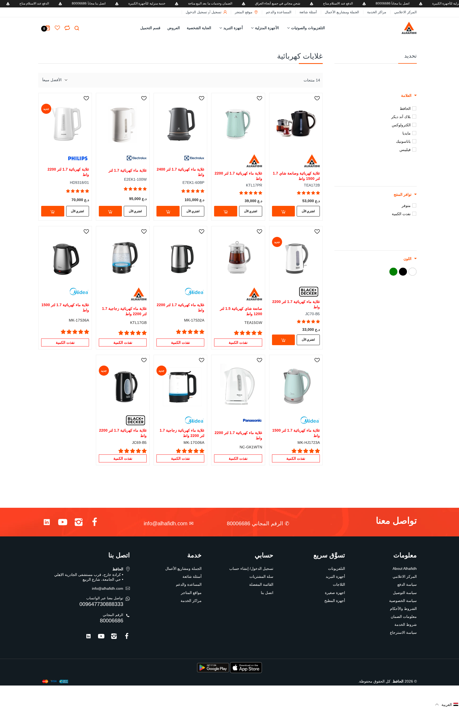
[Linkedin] (46, 523)
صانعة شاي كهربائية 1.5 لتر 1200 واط (241, 311)
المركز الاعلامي (405, 12)
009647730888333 (101, 604)
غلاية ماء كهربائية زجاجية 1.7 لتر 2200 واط (124, 311)
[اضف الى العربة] (283, 211)
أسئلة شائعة (308, 12)
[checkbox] (374, 108)
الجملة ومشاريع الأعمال (342, 12)
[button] (308, 193)
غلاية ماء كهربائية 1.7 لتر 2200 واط (238, 176)
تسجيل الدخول (196, 12)
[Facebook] (94, 523)
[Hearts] (67, 28)
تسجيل (216, 12)
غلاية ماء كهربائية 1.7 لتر (128, 170)
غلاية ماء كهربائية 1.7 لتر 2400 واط (180, 172)
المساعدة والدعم (278, 12)
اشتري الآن (308, 211)
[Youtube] (62, 523)
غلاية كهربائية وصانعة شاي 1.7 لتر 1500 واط (296, 176)
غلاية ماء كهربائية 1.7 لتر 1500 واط (65, 307)
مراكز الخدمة (376, 12)
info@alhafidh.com (166, 523)
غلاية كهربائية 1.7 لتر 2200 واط (68, 172)
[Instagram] (78, 523)
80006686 (111, 620)
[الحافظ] (398, 28)
